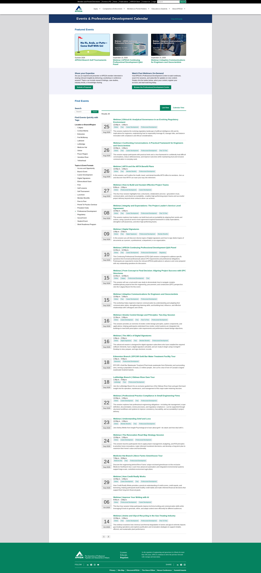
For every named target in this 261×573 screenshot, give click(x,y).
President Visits (83, 208)
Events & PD (106, 2)
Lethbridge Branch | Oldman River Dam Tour (134, 377)
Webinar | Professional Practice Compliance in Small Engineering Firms (146, 396)
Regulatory (81, 214)
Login (154, 2)
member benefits (131, 171)
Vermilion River (82, 157)
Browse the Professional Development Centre (151, 87)
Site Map (121, 570)
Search (182, 2)
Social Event (82, 218)
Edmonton (81, 134)
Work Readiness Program (86, 224)
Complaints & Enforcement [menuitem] (112, 9)
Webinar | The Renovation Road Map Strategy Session (138, 435)
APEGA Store (135, 2)
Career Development (84, 175)
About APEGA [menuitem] (177, 9)
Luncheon (81, 195)
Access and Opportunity (86, 168)
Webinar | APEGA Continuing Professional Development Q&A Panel (130, 47)
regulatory (163, 252)
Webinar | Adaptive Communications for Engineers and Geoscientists (168, 47)
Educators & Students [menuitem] (159, 9)
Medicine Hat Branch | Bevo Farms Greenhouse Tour (138, 456)
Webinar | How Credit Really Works (129, 476)
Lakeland (80, 141)
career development (132, 127)
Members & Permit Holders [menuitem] (137, 9)
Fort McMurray (82, 137)
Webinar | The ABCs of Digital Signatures (132, 336)
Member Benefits (83, 198)
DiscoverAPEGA (133, 570)
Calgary (80, 127)
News (115, 2)
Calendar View (178, 108)
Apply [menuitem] (96, 9)
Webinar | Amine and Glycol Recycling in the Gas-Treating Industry (144, 516)
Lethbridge (81, 144)
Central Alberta (82, 131)
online (116, 127)
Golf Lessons (82, 188)
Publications (123, 2)
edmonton (117, 361)
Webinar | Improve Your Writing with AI (131, 497)
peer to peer (163, 150)
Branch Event (82, 171)
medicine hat (118, 460)
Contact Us (146, 2)
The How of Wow (148, 570)
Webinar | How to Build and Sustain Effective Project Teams (141, 185)
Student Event (82, 221)
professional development (149, 127)
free (122, 127)
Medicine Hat (82, 147)
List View (165, 108)
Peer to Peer (81, 201)
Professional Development (87, 211)
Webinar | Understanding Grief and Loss (132, 419)
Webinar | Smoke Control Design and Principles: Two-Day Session (144, 315)
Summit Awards (180, 570)
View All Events (176, 19)
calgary (123, 278)
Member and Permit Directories (89, 2)
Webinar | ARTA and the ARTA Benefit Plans (133, 166)
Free (79, 185)
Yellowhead (81, 160)
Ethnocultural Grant (84, 181)
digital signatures (131, 234)
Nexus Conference (164, 570)
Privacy (112, 570)
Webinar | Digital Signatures (126, 229)
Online (79, 150)
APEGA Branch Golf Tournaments (92, 47)
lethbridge (117, 382)
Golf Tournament (83, 191)
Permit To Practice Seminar (87, 205)
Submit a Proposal (84, 87)
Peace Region (82, 154)
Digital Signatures (83, 178)
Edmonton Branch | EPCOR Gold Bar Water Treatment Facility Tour (144, 356)
